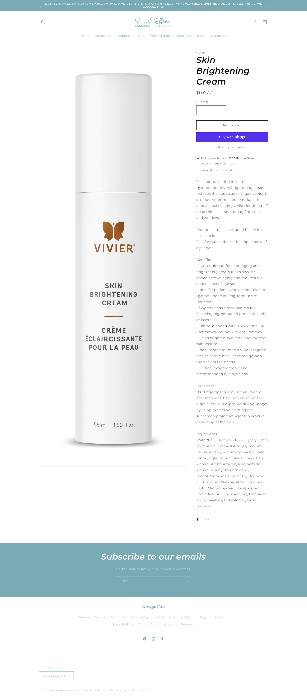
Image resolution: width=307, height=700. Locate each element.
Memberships (140, 617)
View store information (219, 170)
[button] (43, 22)
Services (100, 617)
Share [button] (204, 519)
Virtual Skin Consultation (175, 617)
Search (84, 617)
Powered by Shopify (93, 690)
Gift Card (217, 617)
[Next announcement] (266, 6)
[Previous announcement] (40, 6)
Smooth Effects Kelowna (64, 690)
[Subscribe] (186, 581)
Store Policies (123, 624)
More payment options (232, 147)
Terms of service (142, 690)
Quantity (202, 102)
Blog (202, 617)
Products (118, 617)
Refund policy (119, 690)
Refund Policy (149, 624)
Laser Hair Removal (179, 624)
